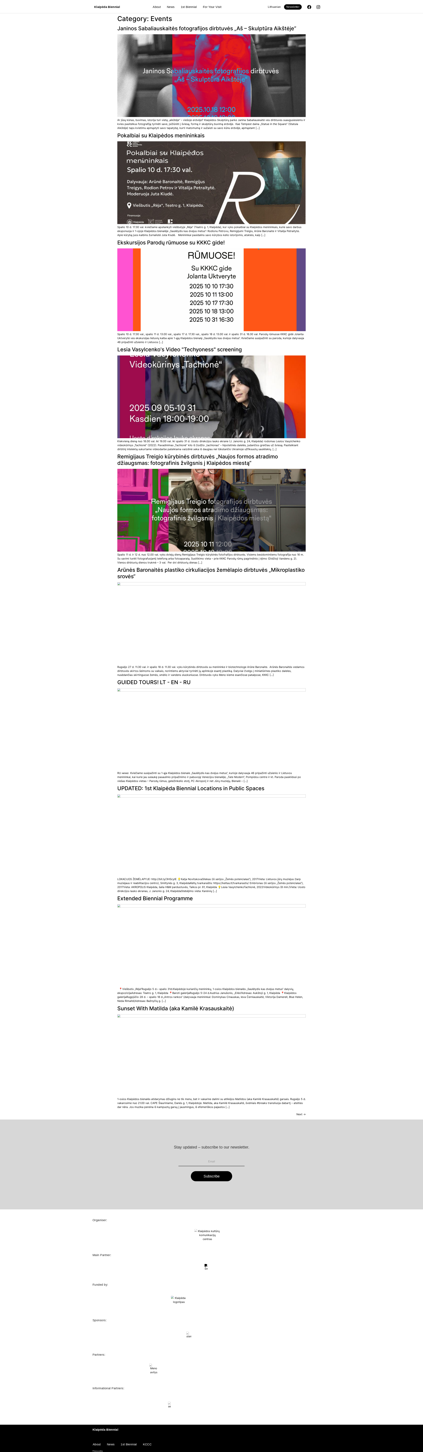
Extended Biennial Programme (155, 898)
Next (301, 1114)
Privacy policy (98, 1451)
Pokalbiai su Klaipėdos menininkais (161, 135)
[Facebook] (309, 7)
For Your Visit (212, 7)
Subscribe (212, 1176)
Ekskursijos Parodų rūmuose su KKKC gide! (171, 242)
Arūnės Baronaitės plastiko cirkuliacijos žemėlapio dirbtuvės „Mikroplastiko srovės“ (211, 573)
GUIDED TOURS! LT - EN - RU (154, 682)
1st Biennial (189, 7)
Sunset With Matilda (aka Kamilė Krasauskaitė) (175, 1008)
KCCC (147, 1444)
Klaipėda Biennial (107, 7)
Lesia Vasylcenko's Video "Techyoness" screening (179, 349)
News (170, 7)
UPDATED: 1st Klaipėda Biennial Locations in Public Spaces (190, 788)
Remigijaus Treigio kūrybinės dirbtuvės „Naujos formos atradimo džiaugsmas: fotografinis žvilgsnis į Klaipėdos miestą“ (197, 459)
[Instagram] (318, 7)
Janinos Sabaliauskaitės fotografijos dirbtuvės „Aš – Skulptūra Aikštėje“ (206, 28)
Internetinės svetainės (322, 1451)
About (157, 7)
